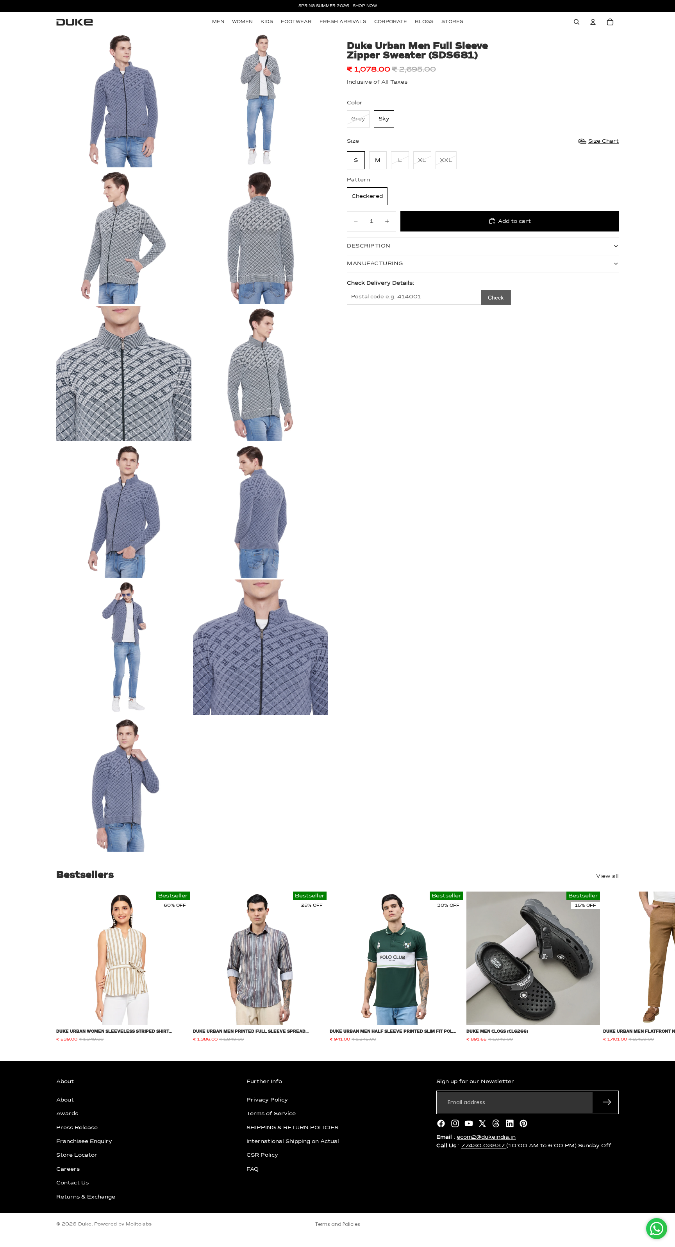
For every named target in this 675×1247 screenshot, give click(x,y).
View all (607, 876)
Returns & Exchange (85, 1196)
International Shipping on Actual (292, 1141)
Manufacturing (375, 263)
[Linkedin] (509, 1123)
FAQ (252, 1169)
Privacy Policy (267, 1100)
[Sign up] (607, 1102)
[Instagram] (455, 1123)
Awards (67, 1113)
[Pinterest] (523, 1123)
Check (496, 297)
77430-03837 (483, 1145)
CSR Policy (262, 1155)
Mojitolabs (139, 1224)
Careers (68, 1169)
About (65, 1100)
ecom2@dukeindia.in (486, 1137)
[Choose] (178, 1014)
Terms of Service (271, 1113)
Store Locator (76, 1155)
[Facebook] (441, 1123)
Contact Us (72, 1183)
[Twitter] (482, 1123)
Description (369, 246)
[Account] (593, 22)
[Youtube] (468, 1123)
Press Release (77, 1127)
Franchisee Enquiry (84, 1141)
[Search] (576, 22)
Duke (84, 1224)
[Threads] (496, 1123)
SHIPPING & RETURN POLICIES (292, 1127)
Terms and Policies (337, 1224)
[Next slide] (610, 967)
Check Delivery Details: (380, 282)
